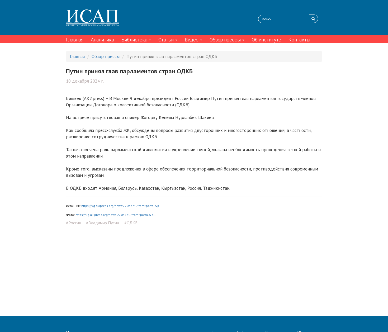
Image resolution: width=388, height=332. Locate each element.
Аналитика (102, 39)
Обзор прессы (226, 39)
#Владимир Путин (102, 222)
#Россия (73, 222)
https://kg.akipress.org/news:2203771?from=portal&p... (121, 206)
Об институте (266, 39)
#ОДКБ (131, 222)
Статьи (166, 39)
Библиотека (134, 39)
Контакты (299, 39)
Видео (192, 39)
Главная (74, 39)
